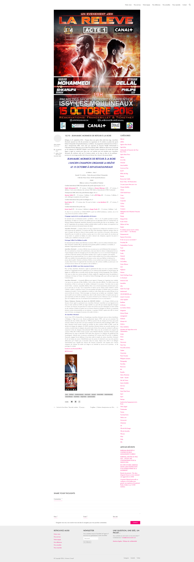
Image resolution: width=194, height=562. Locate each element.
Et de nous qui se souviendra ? (128, 240)
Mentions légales (117, 541)
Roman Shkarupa (69, 396)
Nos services (57, 537)
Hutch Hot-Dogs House (126, 275)
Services (122, 386)
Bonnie (122, 176)
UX (121, 425)
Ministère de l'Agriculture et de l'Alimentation (128, 330)
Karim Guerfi (87, 394)
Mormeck (93, 394)
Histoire (122, 272)
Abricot (122, 139)
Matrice (122, 324)
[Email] (71, 401)
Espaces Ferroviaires (125, 237)
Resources (123, 367)
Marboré (122, 318)
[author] (57, 138)
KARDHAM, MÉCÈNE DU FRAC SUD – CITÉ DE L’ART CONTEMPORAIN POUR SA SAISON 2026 (129, 459)
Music (122, 337)
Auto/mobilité (124, 165)
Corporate (123, 201)
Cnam (121, 195)
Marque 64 (123, 321)
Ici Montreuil (123, 278)
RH (121, 369)
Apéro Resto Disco (125, 154)
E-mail (85, 516)
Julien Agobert (124, 299)
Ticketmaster (123, 409)
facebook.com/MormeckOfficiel (73, 348)
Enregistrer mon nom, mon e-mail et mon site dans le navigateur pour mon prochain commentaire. (81, 522)
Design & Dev (124, 219)
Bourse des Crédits (125, 179)
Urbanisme (123, 423)
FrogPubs (122, 250)
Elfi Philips (71, 394)
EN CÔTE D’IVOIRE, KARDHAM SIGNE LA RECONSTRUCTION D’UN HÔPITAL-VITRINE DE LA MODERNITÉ (129, 467)
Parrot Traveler (124, 356)
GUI (121, 267)
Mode (122, 334)
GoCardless (123, 261)
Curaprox (122, 209)
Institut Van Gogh (124, 289)
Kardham (122, 302)
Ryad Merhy (76, 396)
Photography (123, 361)
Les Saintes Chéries (125, 308)
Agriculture (123, 147)
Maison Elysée (124, 313)
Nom (56, 516)
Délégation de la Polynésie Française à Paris (130, 212)
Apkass (122, 157)
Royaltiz (122, 372)
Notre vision (57, 534)
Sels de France (124, 380)
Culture (122, 203)
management (123, 316)
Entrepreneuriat (124, 234)
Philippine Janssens (125, 358)
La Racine (122, 305)
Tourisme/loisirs (124, 415)
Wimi (121, 436)
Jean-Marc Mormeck (79, 394)
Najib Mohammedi (108, 394)
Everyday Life (123, 242)
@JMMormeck (69, 351)
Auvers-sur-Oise (124, 168)
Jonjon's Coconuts (125, 297)
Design (122, 216)
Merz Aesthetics (124, 327)
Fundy (121, 253)
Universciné (123, 420)
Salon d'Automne (124, 375)
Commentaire (58, 499)
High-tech (122, 269)
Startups (122, 399)
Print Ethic (122, 364)
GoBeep (122, 259)
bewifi (122, 171)
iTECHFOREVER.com (125, 294)
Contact (122, 198)
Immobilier (123, 283)
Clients (60, 153)
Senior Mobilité (124, 383)
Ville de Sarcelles (125, 431)
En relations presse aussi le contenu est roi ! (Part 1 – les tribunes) (129, 230)
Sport (60, 156)
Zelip (121, 439)
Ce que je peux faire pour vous (128, 184)
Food (121, 248)
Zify (121, 442)
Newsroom (56, 156)
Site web (115, 516)
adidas (57, 153)
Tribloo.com (123, 417)
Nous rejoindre (58, 548)
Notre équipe (57, 539)
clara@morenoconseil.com (129, 537)
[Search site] (190, 5)
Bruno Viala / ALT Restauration (128, 182)
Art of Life (122, 160)
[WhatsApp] (79, 401)
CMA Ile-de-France (125, 192)
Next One (123, 345)
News (59, 154)
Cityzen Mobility (124, 187)
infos (57, 154)
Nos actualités (57, 545)
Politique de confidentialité (130, 541)
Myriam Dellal (100, 394)
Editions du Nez (124, 224)
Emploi (122, 227)
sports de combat (91, 396)
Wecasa (122, 434)
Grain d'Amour (124, 264)
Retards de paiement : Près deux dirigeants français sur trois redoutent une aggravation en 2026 (129, 475)
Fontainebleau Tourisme (126, 245)
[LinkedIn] (75, 401)
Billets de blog (124, 173)
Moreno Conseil (69, 558)
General (122, 256)
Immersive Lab (124, 280)
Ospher (122, 350)
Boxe (67, 394)
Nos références (58, 542)
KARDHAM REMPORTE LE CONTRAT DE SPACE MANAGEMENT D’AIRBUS (127, 452)
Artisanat (122, 162)
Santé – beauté (124, 377)
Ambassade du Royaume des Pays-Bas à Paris (129, 151)
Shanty (122, 388)
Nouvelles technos (125, 347)
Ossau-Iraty (123, 353)
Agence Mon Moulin (125, 144)
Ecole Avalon (123, 221)
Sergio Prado (83, 396)
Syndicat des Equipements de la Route (128, 403)
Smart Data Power (125, 391)
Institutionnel (123, 291)
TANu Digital (123, 406)
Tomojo (122, 412)
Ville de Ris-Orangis (125, 428)
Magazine (123, 310)
